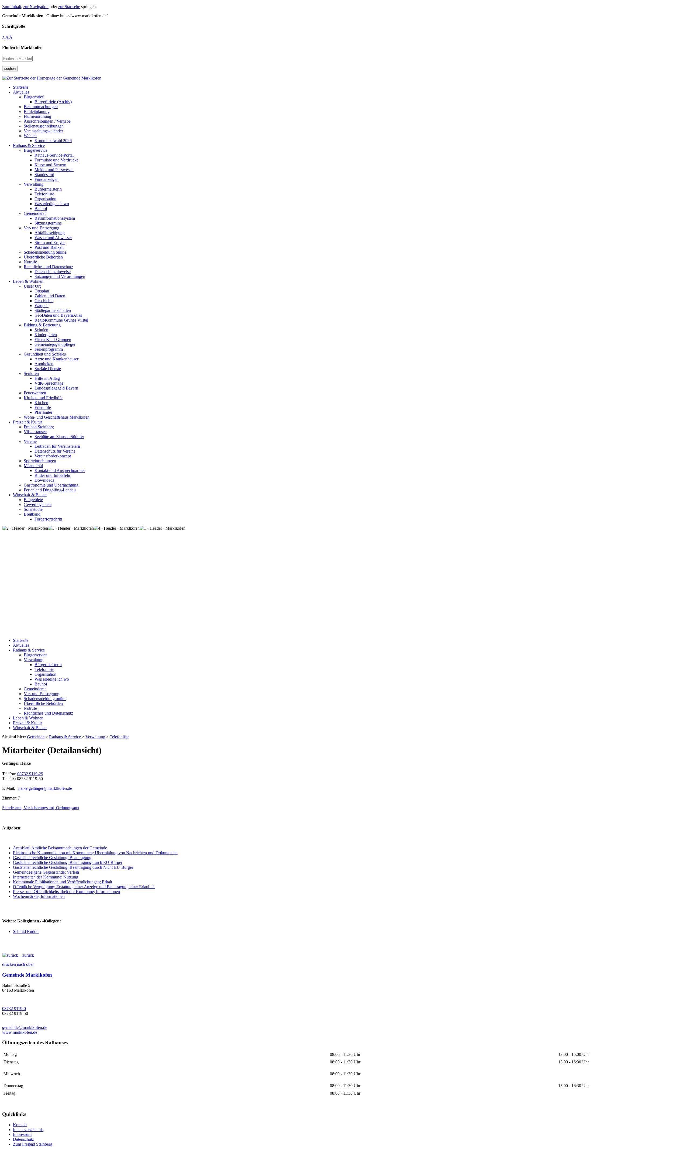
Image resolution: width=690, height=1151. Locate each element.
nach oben (25, 964)
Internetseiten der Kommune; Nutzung (45, 877)
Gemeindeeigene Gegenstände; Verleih (46, 872)
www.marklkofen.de (19, 1032)
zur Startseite (69, 6)
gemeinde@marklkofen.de (24, 1027)
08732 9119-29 (30, 773)
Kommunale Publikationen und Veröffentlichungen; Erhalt (62, 882)
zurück (26, 955)
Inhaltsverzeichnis (28, 1129)
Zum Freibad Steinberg (32, 1144)
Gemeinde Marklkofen (27, 975)
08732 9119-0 (14, 1008)
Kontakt (20, 1124)
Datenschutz (23, 1139)
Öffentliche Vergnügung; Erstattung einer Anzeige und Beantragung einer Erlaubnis (84, 886)
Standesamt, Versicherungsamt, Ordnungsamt (40, 807)
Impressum (22, 1134)
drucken (9, 964)
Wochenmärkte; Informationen (39, 896)
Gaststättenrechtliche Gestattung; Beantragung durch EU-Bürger (67, 862)
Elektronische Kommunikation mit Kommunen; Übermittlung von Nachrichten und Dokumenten (95, 852)
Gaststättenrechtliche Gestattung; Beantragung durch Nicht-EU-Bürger (73, 867)
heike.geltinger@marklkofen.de (45, 788)
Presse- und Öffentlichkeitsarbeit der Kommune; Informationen (66, 891)
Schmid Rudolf (26, 931)
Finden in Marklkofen (22, 47)
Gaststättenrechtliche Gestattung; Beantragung (52, 857)
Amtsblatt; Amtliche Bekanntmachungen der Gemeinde (60, 848)
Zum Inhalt (11, 6)
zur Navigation (36, 6)
